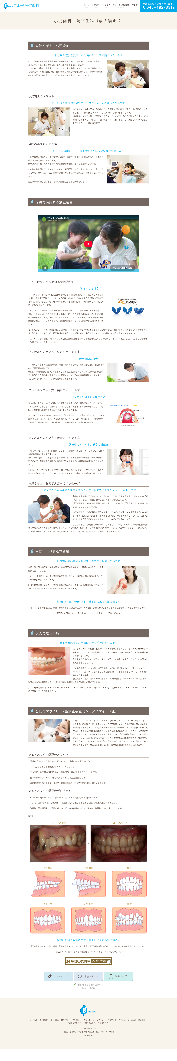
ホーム (86, 6)
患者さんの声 (90, 1023)
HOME (34, 1020)
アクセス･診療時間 (121, 6)
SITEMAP (88, 1035)
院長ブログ (104, 1023)
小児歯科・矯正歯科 (137, 1020)
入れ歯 (123, 1020)
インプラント (100, 1020)
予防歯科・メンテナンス (81, 1020)
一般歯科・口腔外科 (60, 1020)
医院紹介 (45, 1020)
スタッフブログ (75, 1023)
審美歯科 (112, 1020)
